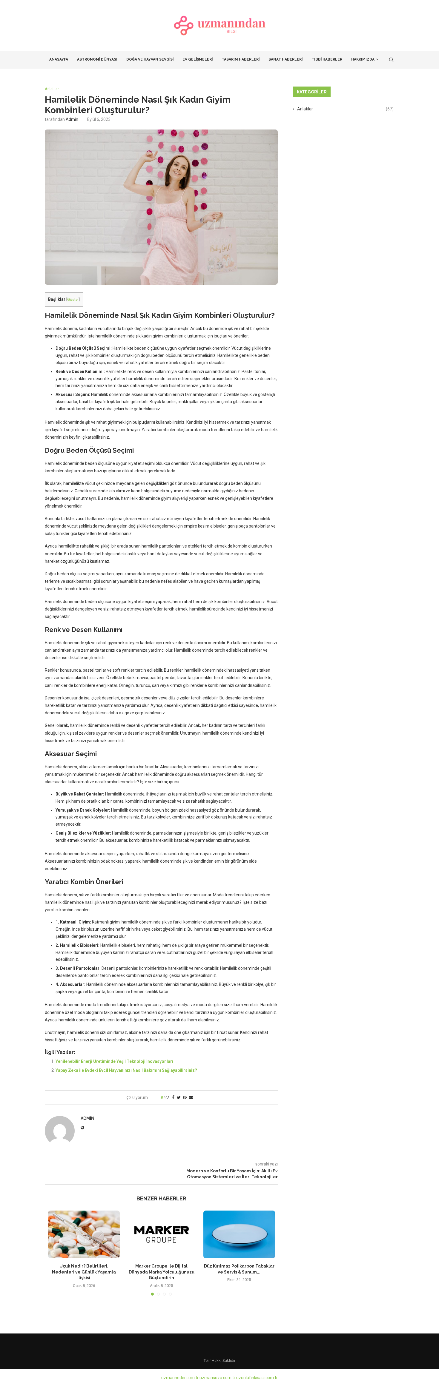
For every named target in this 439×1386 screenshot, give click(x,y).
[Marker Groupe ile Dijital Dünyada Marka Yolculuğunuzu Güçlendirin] (161, 1234)
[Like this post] (167, 1097)
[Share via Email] (191, 1097)
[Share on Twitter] (179, 1097)
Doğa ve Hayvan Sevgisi (150, 59)
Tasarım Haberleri (241, 59)
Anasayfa (58, 59)
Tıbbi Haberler (326, 59)
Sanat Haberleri (285, 59)
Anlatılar (345, 109)
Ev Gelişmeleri (197, 59)
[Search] (391, 59)
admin (72, 119)
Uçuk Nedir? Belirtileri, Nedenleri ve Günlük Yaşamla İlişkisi (84, 1272)
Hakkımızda (362, 59)
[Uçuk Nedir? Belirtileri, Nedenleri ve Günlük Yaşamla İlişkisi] (84, 1234)
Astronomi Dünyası (97, 59)
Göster (73, 299)
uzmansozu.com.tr (217, 1377)
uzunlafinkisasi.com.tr (257, 1377)
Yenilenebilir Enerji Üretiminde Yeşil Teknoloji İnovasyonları (114, 1061)
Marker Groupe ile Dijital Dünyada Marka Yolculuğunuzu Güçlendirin (161, 1272)
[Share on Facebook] (173, 1097)
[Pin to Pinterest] (185, 1097)
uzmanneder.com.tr (180, 1377)
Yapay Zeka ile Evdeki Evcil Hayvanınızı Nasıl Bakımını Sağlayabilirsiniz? (126, 1070)
